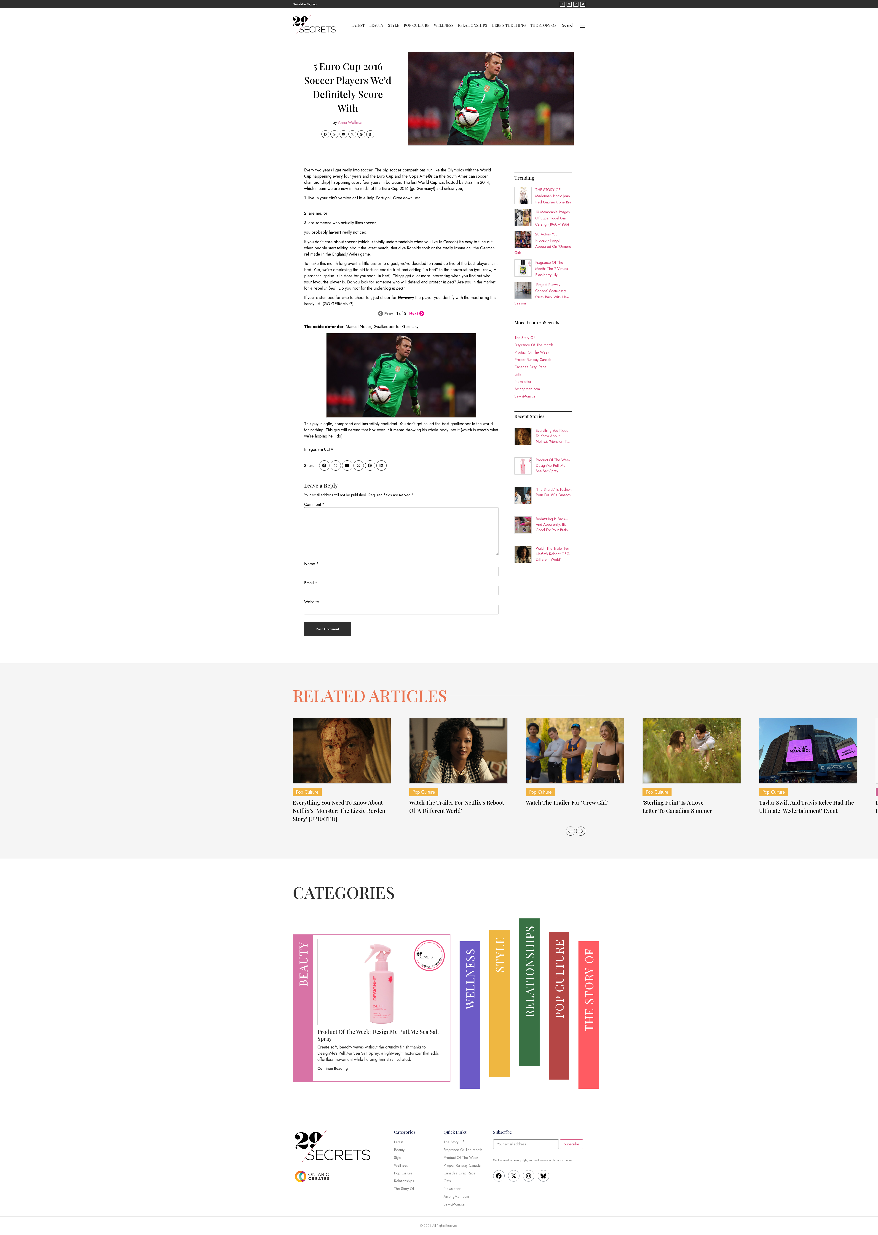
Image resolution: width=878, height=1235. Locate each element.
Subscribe (571, 1144)
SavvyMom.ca (524, 396)
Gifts (518, 374)
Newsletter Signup (304, 4)
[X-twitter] (513, 1176)
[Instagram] (528, 1176)
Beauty (376, 25)
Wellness (443, 25)
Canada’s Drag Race (530, 367)
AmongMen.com (527, 389)
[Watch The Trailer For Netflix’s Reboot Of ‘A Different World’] (458, 751)
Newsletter (522, 381)
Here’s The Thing (509, 25)
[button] (325, 134)
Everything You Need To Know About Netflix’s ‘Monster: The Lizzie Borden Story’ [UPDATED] (553, 436)
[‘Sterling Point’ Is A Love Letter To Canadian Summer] (691, 751)
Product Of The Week (531, 352)
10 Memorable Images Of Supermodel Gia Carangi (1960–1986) (552, 218)
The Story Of (543, 25)
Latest (358, 25)
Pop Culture (416, 25)
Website (311, 602)
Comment (314, 504)
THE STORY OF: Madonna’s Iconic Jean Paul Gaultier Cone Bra (553, 196)
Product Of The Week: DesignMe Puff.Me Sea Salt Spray (554, 465)
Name (311, 564)
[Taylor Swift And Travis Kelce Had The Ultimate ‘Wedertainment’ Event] (808, 751)
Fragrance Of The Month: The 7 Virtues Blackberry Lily (551, 268)
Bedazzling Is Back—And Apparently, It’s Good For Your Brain (552, 524)
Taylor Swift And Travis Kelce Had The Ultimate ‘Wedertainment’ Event (806, 806)
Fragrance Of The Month (533, 345)
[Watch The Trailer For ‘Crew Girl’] (575, 751)
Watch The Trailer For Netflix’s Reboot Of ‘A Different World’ (553, 554)
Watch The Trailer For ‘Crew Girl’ (567, 802)
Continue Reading (332, 1068)
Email (310, 583)
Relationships (472, 25)
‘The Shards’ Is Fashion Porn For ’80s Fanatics (554, 492)
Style (393, 25)
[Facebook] (499, 1176)
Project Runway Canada (532, 359)
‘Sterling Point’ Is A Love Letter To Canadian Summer (677, 806)
